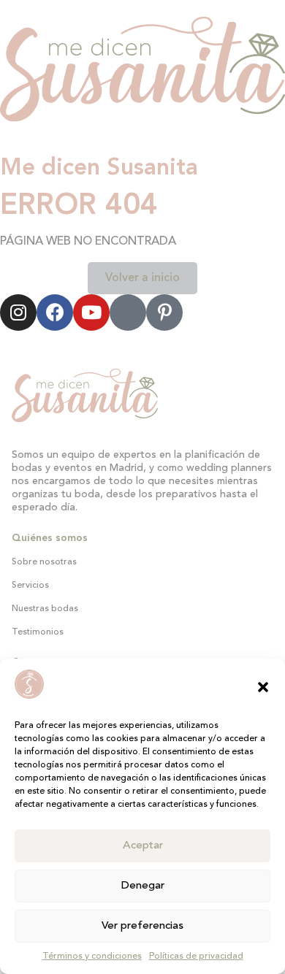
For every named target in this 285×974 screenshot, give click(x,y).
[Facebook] (55, 312)
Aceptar (143, 845)
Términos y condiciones (92, 956)
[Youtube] (91, 312)
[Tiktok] (128, 312)
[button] (263, 687)
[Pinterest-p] (164, 312)
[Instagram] (18, 312)
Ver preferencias (142, 926)
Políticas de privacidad (196, 956)
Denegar (142, 886)
